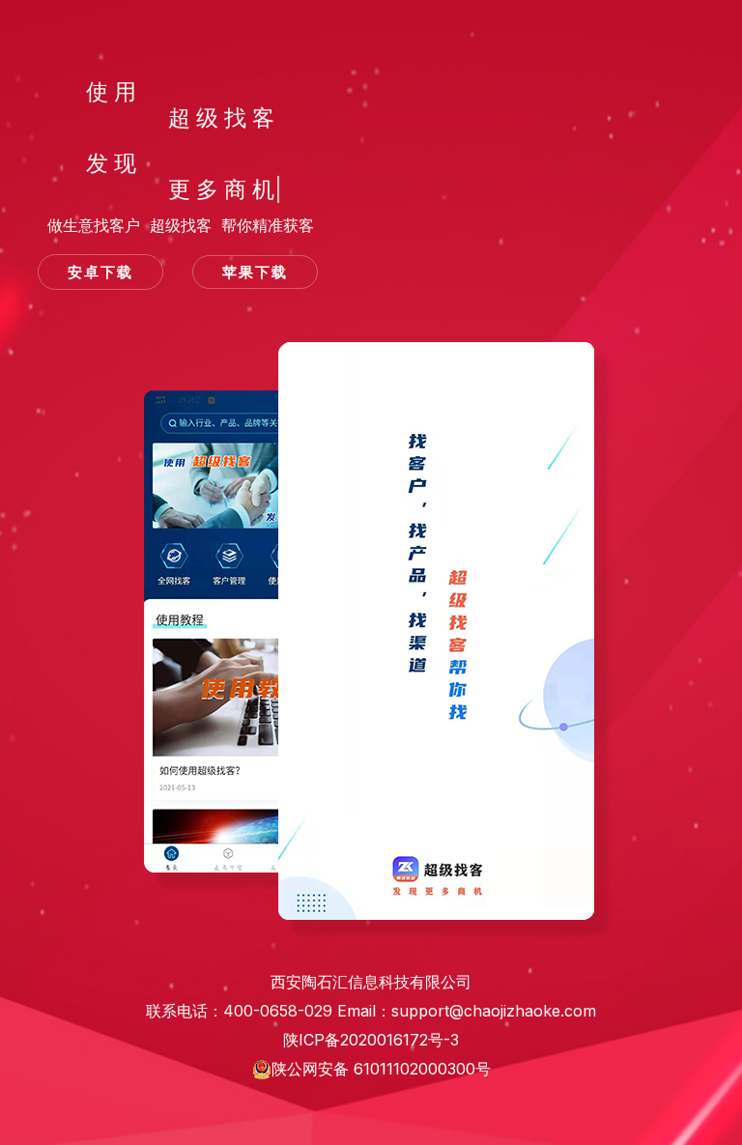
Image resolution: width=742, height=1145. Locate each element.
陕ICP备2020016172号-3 (371, 1033)
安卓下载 (100, 272)
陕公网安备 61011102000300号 (381, 1068)
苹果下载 (255, 272)
